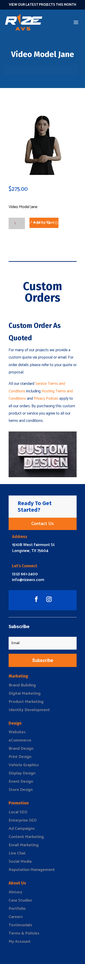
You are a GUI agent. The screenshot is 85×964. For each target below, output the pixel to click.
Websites (17, 732)
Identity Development (29, 710)
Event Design (21, 781)
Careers (16, 916)
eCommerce (20, 740)
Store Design (21, 789)
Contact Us (42, 524)
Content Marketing (26, 836)
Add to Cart (44, 222)
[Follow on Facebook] (36, 599)
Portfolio (17, 908)
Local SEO (18, 812)
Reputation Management (32, 869)
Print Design (20, 756)
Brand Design (21, 748)
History (15, 892)
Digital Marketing (25, 693)
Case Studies (20, 900)
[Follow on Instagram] (49, 599)
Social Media (20, 861)
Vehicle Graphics (24, 765)
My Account (20, 941)
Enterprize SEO (23, 820)
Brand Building (22, 685)
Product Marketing (26, 701)
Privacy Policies (46, 398)
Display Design (22, 773)
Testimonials (20, 925)
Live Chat (17, 853)
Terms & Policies (24, 933)
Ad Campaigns (22, 828)
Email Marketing (24, 845)
